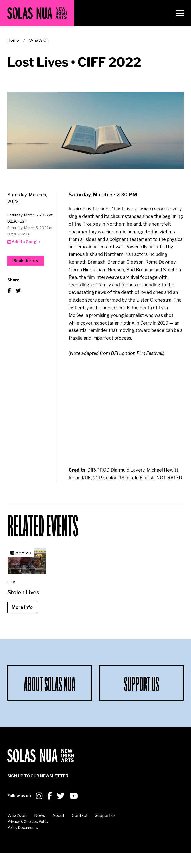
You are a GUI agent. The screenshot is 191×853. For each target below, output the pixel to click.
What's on (17, 815)
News (39, 815)
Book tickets (25, 260)
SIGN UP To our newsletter (37, 776)
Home (13, 40)
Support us (105, 815)
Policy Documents (22, 827)
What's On (39, 40)
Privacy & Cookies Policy (27, 821)
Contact (80, 815)
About (58, 815)
